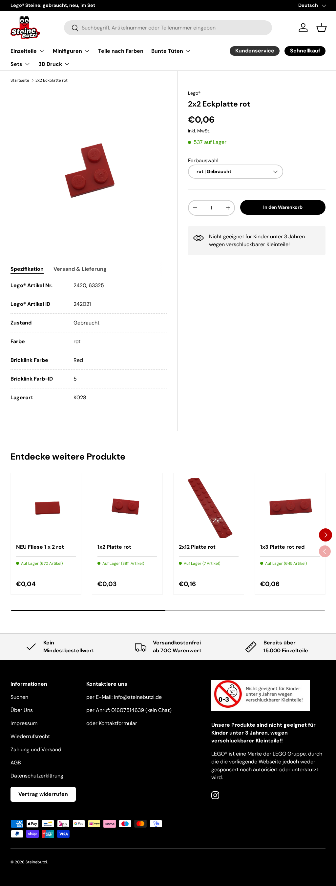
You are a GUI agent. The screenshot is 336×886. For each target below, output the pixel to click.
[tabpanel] (88, 342)
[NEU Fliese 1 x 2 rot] (46, 508)
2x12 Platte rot (197, 546)
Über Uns (21, 710)
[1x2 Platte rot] (127, 508)
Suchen (19, 697)
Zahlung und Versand (35, 749)
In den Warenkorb (283, 207)
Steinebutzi (36, 862)
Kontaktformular (118, 723)
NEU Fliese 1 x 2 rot (40, 546)
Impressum (23, 723)
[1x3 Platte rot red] (290, 508)
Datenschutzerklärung (36, 775)
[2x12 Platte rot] (209, 508)
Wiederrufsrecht (30, 736)
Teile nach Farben (120, 51)
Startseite (19, 80)
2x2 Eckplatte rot (51, 80)
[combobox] (168, 27)
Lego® (194, 93)
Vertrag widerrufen (43, 794)
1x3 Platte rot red (282, 546)
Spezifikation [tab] (27, 269)
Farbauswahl (203, 160)
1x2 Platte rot (114, 546)
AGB (15, 762)
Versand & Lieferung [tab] (80, 269)
